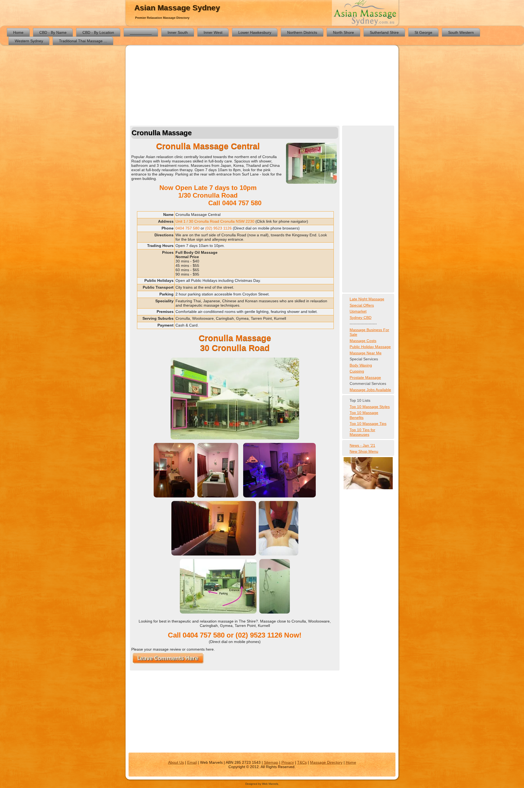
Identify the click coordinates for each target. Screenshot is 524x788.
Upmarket (358, 311)
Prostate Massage (365, 377)
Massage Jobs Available (370, 390)
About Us (176, 762)
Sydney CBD (360, 317)
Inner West (213, 32)
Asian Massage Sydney (177, 8)
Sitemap (271, 762)
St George (423, 32)
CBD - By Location (98, 32)
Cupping (357, 371)
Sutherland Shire (384, 32)
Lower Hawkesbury (254, 32)
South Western (461, 32)
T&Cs (302, 762)
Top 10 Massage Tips (368, 423)
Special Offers (362, 305)
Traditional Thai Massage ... (83, 41)
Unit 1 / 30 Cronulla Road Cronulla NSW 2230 (214, 221)
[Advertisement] (262, 86)
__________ (141, 32)
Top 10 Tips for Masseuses (362, 432)
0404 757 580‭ (241, 203)
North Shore (343, 32)
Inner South (178, 32)
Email (192, 762)
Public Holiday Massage (370, 347)
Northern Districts (302, 32)
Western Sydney (29, 41)
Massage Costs (363, 341)
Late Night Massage (367, 299)
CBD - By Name (53, 32)
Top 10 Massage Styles (370, 406)
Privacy (287, 762)
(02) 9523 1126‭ (218, 228)
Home (18, 32)
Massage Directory (326, 762)
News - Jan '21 (362, 445)
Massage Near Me (366, 353)
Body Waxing (361, 365)
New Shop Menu (364, 451)
